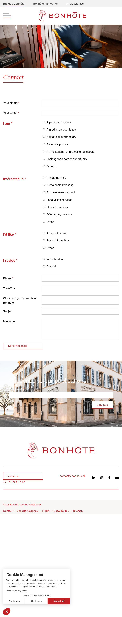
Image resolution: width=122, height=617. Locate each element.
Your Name (10, 103)
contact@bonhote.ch (73, 476)
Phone (7, 278)
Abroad (51, 266)
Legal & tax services (59, 200)
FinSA (46, 511)
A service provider (58, 144)
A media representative (61, 129)
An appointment (57, 233)
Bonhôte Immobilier (45, 3)
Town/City (9, 288)
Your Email (10, 113)
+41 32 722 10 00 (14, 482)
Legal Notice (61, 511)
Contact (7, 511)
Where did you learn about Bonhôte (20, 300)
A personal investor (59, 122)
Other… (52, 166)
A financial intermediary (61, 137)
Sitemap (78, 511)
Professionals (75, 3)
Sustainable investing (60, 185)
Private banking (56, 177)
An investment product (61, 192)
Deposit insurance (27, 511)
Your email (16, 389)
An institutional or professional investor (71, 151)
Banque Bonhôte (13, 3)
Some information (58, 240)
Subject (8, 311)
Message (9, 321)
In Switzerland (55, 259)
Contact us (13, 476)
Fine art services (57, 207)
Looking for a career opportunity (67, 159)
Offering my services (60, 214)
